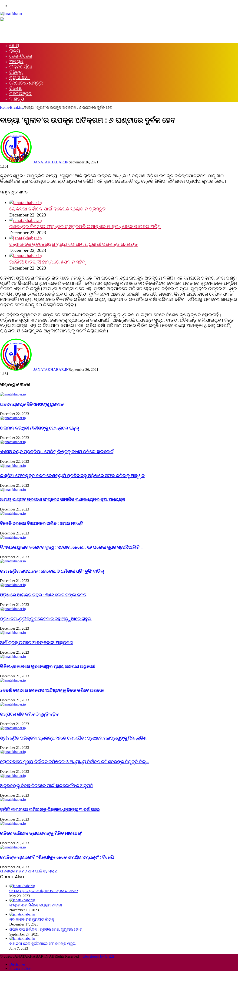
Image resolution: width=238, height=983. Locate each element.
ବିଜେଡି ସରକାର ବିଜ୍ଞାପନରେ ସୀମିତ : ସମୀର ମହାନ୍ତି (41, 523)
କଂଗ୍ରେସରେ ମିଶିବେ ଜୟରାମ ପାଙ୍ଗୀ (35, 905)
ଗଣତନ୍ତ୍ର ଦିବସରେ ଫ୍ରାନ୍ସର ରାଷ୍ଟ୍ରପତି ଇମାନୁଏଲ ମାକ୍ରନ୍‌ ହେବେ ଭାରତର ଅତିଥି (85, 226)
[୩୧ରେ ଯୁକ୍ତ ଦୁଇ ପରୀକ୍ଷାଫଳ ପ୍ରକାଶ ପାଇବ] (22, 886)
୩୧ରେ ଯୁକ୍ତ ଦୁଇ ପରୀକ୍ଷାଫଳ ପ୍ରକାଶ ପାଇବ (43, 891)
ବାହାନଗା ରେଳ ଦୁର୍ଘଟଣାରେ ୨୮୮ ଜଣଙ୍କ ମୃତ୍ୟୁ (42, 943)
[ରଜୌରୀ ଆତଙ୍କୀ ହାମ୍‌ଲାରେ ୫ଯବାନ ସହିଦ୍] (25, 255)
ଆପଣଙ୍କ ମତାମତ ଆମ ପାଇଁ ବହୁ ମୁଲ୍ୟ (28, 871)
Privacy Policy (20, 968)
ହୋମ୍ (14, 45)
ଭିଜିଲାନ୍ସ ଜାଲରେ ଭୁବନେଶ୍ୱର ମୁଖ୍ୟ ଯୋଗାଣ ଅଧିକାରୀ (47, 666)
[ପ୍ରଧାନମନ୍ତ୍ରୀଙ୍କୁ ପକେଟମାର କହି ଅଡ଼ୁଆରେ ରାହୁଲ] (13, 609)
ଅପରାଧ (16, 61)
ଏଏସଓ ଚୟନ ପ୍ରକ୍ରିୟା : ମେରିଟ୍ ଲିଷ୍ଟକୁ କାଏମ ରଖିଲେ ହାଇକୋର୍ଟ (56, 452)
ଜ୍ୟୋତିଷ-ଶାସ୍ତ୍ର (26, 82)
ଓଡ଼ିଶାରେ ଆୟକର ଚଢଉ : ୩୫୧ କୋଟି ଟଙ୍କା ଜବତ (43, 595)
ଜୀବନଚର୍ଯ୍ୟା (20, 66)
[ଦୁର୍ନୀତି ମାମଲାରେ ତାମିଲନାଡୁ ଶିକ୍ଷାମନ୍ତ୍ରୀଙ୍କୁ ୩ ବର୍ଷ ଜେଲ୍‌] (13, 799)
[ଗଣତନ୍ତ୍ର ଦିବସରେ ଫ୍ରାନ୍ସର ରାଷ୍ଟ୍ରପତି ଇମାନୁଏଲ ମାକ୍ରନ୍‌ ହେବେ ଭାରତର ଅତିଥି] (25, 220)
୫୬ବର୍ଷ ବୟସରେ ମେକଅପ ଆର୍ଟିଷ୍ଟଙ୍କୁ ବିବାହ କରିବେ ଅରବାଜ (52, 690)
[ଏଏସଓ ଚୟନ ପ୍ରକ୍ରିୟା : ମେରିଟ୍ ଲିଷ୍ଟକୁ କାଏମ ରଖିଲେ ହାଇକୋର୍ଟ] (13, 442)
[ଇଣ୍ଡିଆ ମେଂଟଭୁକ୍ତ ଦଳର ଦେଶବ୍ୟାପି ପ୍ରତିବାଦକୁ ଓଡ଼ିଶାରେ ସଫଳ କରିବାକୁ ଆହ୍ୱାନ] (13, 466)
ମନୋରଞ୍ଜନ (20, 93)
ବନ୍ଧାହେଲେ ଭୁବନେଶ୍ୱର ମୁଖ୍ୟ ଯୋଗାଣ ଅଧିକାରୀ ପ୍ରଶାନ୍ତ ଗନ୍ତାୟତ (73, 244)
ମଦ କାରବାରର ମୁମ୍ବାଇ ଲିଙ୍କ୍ (31, 919)
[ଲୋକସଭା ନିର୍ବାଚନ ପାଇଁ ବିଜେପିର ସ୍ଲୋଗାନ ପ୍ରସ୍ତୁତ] (25, 202)
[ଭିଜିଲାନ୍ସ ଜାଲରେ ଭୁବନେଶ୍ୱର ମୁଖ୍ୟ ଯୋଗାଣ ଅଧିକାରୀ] (13, 657)
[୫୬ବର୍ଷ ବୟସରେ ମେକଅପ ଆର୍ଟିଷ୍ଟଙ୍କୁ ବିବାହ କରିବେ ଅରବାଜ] (13, 680)
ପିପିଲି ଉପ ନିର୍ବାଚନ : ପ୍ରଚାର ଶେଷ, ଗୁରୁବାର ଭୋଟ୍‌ (45, 929)
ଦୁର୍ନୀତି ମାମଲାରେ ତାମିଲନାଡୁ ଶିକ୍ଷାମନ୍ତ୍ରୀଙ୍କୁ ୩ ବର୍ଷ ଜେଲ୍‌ (50, 809)
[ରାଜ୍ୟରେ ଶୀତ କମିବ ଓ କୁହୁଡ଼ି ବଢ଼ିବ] (13, 704)
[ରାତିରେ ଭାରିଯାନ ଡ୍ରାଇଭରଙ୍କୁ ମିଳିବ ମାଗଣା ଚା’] (13, 823)
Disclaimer (17, 964)
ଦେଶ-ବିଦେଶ (20, 56)
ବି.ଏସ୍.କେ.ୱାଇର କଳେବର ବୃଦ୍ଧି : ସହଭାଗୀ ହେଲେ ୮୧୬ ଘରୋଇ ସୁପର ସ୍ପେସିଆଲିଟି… (71, 547)
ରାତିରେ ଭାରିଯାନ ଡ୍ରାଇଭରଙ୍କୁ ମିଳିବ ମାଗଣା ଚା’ (41, 833)
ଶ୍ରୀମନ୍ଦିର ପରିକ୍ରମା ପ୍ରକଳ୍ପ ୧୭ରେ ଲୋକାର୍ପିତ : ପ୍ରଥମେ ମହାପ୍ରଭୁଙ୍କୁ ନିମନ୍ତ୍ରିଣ (73, 738)
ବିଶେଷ (15, 88)
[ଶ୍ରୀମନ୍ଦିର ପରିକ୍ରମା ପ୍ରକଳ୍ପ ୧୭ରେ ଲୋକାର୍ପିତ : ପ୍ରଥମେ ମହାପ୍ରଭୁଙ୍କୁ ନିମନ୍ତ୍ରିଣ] (13, 728)
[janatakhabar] (11, 14)
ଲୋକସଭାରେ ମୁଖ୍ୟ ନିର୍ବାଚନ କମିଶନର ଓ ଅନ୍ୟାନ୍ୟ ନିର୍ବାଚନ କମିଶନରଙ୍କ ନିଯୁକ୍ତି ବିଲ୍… (74, 762)
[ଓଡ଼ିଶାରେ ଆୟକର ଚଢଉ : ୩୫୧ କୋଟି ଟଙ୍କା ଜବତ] (13, 585)
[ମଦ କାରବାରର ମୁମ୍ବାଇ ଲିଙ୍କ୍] (22, 914)
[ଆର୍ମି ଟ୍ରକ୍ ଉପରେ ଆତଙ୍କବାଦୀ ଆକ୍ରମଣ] (13, 633)
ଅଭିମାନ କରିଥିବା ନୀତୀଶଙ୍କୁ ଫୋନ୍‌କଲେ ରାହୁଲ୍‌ (39, 428)
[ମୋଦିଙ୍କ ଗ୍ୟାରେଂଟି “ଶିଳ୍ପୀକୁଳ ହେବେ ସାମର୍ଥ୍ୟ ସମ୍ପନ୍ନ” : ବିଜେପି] (13, 847)
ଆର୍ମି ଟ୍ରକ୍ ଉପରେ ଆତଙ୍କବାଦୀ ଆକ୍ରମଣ (36, 642)
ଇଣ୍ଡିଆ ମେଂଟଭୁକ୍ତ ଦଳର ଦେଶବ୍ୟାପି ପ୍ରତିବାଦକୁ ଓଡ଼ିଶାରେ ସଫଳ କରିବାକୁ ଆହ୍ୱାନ (72, 476)
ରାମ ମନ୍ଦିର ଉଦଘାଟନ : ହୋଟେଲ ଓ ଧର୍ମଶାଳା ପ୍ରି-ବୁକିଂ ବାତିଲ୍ (52, 571)
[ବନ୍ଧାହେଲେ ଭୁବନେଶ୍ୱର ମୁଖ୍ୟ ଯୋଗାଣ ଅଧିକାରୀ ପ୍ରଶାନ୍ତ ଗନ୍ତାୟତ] (25, 237)
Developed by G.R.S (98, 956)
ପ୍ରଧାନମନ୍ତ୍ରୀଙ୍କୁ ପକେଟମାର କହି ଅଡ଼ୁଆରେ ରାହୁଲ (46, 619)
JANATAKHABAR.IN (51, 162)
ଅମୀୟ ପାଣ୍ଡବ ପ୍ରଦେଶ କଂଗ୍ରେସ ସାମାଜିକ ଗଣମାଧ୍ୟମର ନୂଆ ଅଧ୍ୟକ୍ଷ (62, 499)
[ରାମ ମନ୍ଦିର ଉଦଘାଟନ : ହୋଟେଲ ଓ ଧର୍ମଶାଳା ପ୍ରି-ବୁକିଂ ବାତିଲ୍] (13, 561)
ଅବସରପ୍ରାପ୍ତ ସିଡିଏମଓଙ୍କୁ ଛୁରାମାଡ (32, 404)
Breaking (16, 107)
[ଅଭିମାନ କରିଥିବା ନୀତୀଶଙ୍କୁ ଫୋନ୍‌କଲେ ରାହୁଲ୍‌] (13, 418)
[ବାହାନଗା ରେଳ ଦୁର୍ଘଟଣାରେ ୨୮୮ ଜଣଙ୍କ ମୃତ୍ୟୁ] (22, 938)
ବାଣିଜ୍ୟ (16, 98)
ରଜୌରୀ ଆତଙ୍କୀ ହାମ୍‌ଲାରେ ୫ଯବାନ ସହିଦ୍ (47, 262)
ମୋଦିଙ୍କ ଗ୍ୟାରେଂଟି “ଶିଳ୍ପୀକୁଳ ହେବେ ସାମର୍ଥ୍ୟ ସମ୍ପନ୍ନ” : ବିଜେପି (57, 857)
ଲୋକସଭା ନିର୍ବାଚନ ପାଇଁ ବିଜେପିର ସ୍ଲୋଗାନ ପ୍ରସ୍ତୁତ (57, 209)
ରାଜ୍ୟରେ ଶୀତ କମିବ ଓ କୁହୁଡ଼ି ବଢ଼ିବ (29, 714)
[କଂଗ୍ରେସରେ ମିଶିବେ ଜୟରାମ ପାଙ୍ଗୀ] (22, 900)
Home (4, 107)
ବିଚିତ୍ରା (16, 72)
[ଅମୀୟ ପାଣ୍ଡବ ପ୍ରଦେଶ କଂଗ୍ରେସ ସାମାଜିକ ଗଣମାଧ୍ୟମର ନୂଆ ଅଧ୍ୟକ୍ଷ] (13, 490)
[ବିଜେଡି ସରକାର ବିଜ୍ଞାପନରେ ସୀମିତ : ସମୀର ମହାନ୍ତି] (13, 513)
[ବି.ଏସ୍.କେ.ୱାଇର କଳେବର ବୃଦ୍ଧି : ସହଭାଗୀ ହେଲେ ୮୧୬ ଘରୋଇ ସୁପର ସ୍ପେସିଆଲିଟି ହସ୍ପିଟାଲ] (13, 537)
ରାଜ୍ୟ (14, 50)
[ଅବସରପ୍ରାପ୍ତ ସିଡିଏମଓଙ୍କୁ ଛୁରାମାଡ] (13, 394)
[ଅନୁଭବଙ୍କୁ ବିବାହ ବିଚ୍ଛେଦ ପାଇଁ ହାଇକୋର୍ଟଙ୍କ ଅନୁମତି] (13, 776)
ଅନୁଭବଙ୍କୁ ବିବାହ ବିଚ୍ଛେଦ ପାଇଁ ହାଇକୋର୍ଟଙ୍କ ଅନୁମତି (46, 786)
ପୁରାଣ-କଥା (19, 77)
